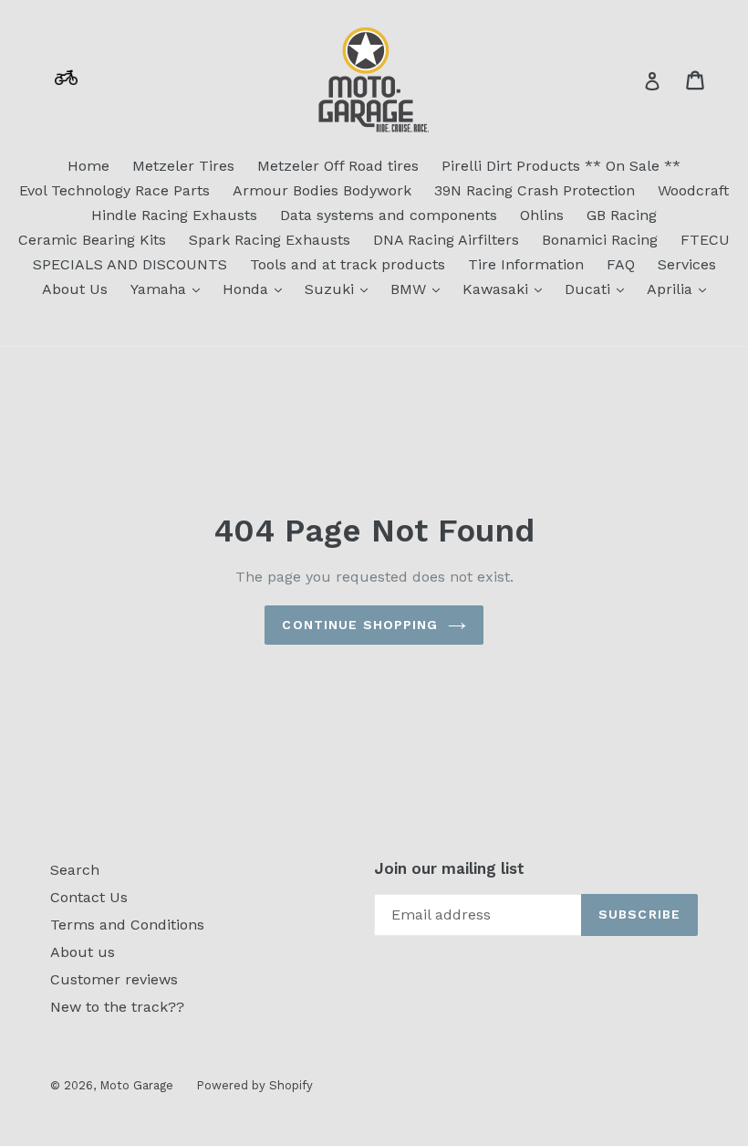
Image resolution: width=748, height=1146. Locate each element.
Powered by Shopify (254, 1085)
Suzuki (341, 288)
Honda (257, 288)
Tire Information (526, 264)
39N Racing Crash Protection (534, 190)
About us (82, 952)
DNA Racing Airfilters (446, 239)
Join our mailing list (449, 868)
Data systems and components (388, 215)
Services (687, 264)
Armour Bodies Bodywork (322, 190)
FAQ (621, 264)
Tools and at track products (347, 264)
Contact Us (89, 897)
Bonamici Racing (600, 239)
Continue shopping (360, 624)
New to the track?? (117, 1006)
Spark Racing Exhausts (269, 239)
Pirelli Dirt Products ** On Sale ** (561, 165)
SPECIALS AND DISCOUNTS (130, 264)
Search (74, 869)
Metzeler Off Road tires (338, 165)
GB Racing (622, 215)
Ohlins (542, 215)
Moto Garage (136, 1085)
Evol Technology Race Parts (114, 190)
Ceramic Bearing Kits (92, 239)
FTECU (705, 239)
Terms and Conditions (127, 924)
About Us (75, 289)
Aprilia (681, 288)
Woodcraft (693, 190)
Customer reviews (114, 979)
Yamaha (169, 288)
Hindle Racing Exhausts (174, 215)
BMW (419, 288)
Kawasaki (506, 288)
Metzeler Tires (183, 165)
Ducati (599, 288)
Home (88, 165)
